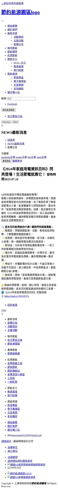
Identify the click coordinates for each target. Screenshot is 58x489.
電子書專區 (20, 81)
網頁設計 (6, 441)
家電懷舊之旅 (14, 363)
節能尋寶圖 (13, 343)
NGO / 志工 (20, 63)
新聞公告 (19, 44)
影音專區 (19, 77)
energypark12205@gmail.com (27, 435)
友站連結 (19, 88)
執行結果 (19, 70)
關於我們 (12, 426)
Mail (9, 435)
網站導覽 (12, 422)
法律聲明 (12, 457)
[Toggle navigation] (2, 20)
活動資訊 (19, 37)
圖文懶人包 (13, 430)
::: (2, 3)
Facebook (12, 104)
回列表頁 (12, 305)
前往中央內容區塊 (14, 3)
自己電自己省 (14, 116)
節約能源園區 (8, 110)
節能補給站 (13, 371)
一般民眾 (12, 382)
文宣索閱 (19, 85)
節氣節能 (12, 367)
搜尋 (3, 98)
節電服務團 (13, 353)
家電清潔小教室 (16, 374)
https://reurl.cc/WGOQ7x (16, 296)
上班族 (11, 378)
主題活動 (19, 40)
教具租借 (19, 66)
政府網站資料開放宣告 (19, 461)
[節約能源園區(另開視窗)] (19, 473)
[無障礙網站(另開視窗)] (26, 464)
